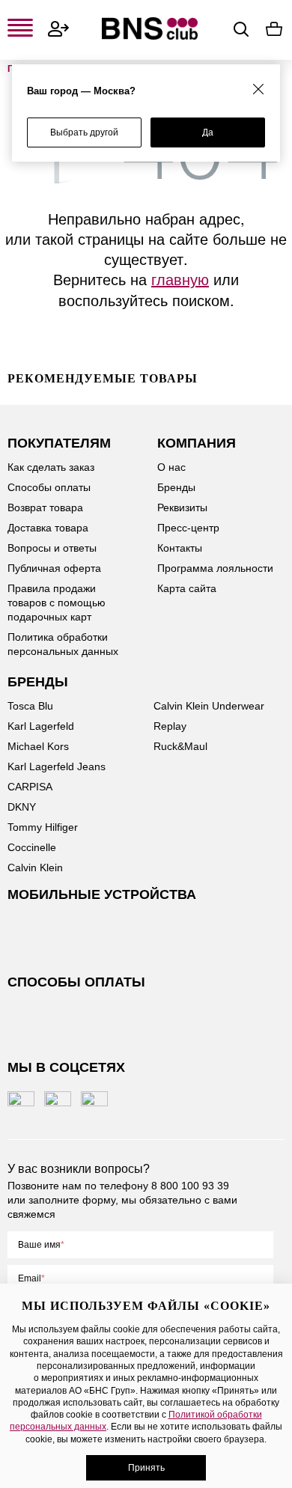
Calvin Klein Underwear (208, 706)
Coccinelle (31, 847)
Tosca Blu (30, 706)
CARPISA (29, 787)
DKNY (21, 807)
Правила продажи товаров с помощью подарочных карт (56, 602)
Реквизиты (182, 507)
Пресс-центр (188, 528)
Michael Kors (38, 746)
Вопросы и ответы (52, 548)
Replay (169, 726)
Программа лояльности (215, 568)
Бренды (176, 487)
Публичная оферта (54, 568)
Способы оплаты (49, 487)
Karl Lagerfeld (40, 726)
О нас (171, 467)
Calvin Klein (35, 867)
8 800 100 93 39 (190, 1186)
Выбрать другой (84, 132)
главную (180, 279)
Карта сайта (186, 588)
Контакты (179, 548)
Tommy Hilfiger (42, 827)
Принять (146, 1468)
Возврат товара (45, 507)
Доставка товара (47, 528)
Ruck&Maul (180, 746)
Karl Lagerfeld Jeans (56, 766)
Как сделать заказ (50, 467)
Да (207, 132)
